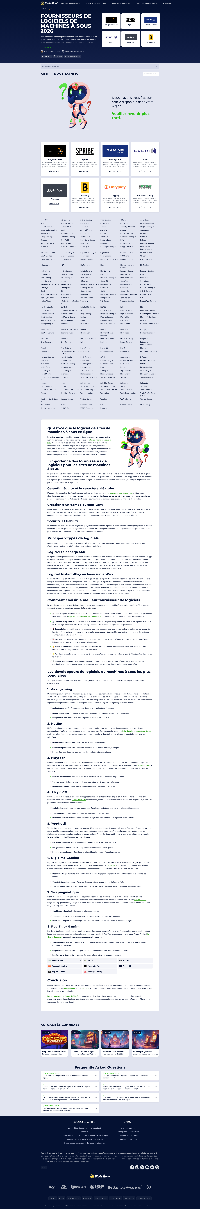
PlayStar (44, 351)
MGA (142, 320)
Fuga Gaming (46, 281)
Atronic (143, 233)
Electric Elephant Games (127, 266)
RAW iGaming (106, 360)
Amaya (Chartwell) (127, 226)
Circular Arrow (146, 252)
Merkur (123, 320)
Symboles (84, 1132)
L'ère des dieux (144, 765)
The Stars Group (87, 390)
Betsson (103, 243)
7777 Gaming (105, 220)
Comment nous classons (128, 1139)
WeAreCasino (125, 399)
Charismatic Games (128, 252)
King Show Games (147, 310)
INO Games (105, 301)
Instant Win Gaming (148, 301)
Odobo (64, 339)
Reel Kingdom (86, 364)
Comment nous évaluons (128, 1135)
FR (43, 1167)
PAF (82, 342)
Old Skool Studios (87, 339)
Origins (143, 339)
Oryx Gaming (66, 342)
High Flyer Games (48, 298)
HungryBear (105, 298)
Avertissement (97, 1206)
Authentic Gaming (68, 236)
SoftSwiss (124, 377)
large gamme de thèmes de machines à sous (85, 616)
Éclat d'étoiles (127, 731)
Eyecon (103, 274)
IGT (141, 298)
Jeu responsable (136, 1206)
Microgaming (46, 323)
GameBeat (144, 281)
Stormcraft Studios (108, 386)
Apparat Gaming (87, 230)
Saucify (103, 370)
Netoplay (144, 329)
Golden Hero (125, 291)
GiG (62, 291)
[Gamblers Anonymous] (63, 1187)
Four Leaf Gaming (127, 277)
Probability (124, 351)
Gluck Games (85, 291)
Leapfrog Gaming (107, 313)
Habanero (84, 294)
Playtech (85, 988)
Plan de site (151, 1206)
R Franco (144, 357)
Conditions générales (52, 1206)
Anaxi (63, 230)
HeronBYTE (145, 294)
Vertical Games (86, 399)
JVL (81, 310)
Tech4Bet (144, 386)
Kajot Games (125, 310)
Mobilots (64, 323)
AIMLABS (84, 223)
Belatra (143, 240)
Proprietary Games (148, 351)
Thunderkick (125, 390)
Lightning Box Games (149, 313)
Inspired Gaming (127, 301)
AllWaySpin (65, 226)
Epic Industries (86, 271)
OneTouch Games (107, 339)
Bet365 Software (47, 243)
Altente (83, 226)
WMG (102, 405)
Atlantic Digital (86, 233)
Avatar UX (84, 236)
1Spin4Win (45, 220)
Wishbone (65, 405)
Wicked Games (146, 399)
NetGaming (125, 329)
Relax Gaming (66, 367)
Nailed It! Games (107, 323)
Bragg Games (126, 247)
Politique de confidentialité (128, 1132)
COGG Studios (46, 256)
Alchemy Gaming (147, 223)
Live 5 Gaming (46, 317)
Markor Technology (148, 317)
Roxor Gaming (146, 367)
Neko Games (125, 323)
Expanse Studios (67, 274)
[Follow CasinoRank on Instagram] (137, 1167)
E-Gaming (45, 265)
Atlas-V (103, 233)
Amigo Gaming (146, 226)
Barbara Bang (106, 240)
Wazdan (103, 399)
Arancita (103, 230)
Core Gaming (105, 256)
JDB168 (103, 307)
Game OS (104, 281)
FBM (142, 274)
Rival (102, 367)
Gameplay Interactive (89, 284)
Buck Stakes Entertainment (146, 248)
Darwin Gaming (86, 259)
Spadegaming (146, 377)
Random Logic (66, 360)
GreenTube (65, 294)
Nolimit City (85, 333)
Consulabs (84, 256)
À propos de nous (128, 1128)
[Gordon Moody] (97, 1187)
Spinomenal (45, 386)
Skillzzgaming (86, 374)
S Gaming (45, 370)
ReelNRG (124, 364)
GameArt (124, 281)
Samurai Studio (86, 370)
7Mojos (123, 220)
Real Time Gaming (147, 360)
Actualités (167, 3)
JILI (141, 307)
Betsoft (83, 243)
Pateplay (44, 348)
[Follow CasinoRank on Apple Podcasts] (157, 1167)
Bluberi (44, 247)
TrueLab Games (67, 399)
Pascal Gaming (126, 342)
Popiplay (84, 351)
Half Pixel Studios (107, 294)
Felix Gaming (46, 277)
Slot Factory (125, 374)
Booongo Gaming (107, 247)
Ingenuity (84, 301)
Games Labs (125, 284)
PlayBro (123, 348)
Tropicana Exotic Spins (49, 399)
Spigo (63, 383)
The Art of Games (48, 390)
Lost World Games (68, 317)
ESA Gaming (105, 271)
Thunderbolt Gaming (108, 390)
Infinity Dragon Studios (70, 301)
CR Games (144, 256)
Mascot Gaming (47, 320)
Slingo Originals (106, 374)
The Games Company (69, 390)
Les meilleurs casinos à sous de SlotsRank (64, 996)
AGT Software (66, 223)
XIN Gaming (145, 405)
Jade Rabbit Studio (87, 307)
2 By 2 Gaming (86, 220)
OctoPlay (44, 339)
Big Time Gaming (147, 243)
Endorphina (45, 271)
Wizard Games (86, 405)
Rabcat (43, 360)
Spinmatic (144, 383)
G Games (84, 281)
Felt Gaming (66, 277)
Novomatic (124, 333)
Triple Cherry (105, 393)
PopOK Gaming (106, 351)
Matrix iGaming (67, 320)
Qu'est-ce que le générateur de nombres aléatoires (84, 1143)
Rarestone (84, 360)
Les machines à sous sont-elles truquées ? (84, 1128)
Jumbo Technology (68, 310)
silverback (65, 374)
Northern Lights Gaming (106, 334)
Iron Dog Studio (47, 307)
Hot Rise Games (86, 298)
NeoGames (45, 329)
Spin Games (85, 383)
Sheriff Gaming (47, 374)
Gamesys (44, 288)
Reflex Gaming (47, 367)
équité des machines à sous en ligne (118, 493)
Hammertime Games (128, 294)
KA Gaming (105, 310)
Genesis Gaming (147, 288)
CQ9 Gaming (125, 256)
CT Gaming (65, 259)
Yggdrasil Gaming (48, 408)
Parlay (103, 342)
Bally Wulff (65, 240)
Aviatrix (103, 236)
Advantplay (144, 220)
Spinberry (124, 383)
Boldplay (84, 247)
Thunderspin (145, 390)
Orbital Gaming (126, 339)
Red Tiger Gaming (68, 364)
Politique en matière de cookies (76, 1206)
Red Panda (45, 364)
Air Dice (123, 223)
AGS (42, 223)
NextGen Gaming (48, 333)
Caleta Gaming (67, 252)
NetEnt (83, 329)
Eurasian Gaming (147, 271)
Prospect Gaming (48, 357)
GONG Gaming (146, 291)
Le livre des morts (79, 800)
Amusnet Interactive (49, 230)
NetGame (104, 329)
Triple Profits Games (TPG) (148, 394)
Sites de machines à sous (121, 3)
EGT (62, 265)
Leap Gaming (85, 313)
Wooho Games (126, 405)
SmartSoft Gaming (88, 377)
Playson (143, 348)
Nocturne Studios (68, 333)
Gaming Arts (66, 288)
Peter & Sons (66, 348)
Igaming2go (125, 298)
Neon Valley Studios (69, 329)
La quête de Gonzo (143, 731)
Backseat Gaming (127, 236)
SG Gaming (145, 370)
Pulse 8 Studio (66, 357)
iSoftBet (64, 307)
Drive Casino (145, 259)
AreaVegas (144, 230)
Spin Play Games (107, 383)
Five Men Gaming (107, 277)
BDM (122, 240)
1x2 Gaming (65, 220)
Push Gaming (86, 357)
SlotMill (64, 377)
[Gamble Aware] (125, 1187)
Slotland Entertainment (50, 377)
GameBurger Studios (49, 284)
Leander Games (67, 313)
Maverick (84, 320)
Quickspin (124, 357)
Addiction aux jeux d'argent (116, 1206)
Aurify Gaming (46, 236)
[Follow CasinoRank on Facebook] (132, 1167)
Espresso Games (127, 271)
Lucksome (84, 317)
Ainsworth (104, 223)
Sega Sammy (125, 370)
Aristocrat (45, 233)
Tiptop (43, 393)
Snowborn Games (107, 377)
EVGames (45, 274)
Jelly (122, 307)
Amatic (103, 226)
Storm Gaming (86, 386)
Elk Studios (144, 265)
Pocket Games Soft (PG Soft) (70, 352)
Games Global (106, 284)
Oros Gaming (46, 342)
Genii (43, 291)
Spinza (63, 386)
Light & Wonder (126, 313)
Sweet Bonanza (140, 900)
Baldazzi (143, 236)
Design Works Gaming (109, 259)
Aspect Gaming (67, 233)
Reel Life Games (106, 364)
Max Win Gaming (107, 320)
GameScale (144, 284)
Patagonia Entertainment (146, 343)
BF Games (124, 243)
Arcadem (124, 230)
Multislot (84, 323)
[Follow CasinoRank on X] (142, 1167)
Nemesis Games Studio (149, 323)
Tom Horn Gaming (68, 393)
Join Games (45, 310)
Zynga (103, 408)
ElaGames (84, 265)
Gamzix (103, 288)
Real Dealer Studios (128, 360)
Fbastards (124, 274)
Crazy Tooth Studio (48, 259)
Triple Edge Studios (128, 393)
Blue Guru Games (68, 247)
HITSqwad (65, 298)
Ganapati (124, 288)
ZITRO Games (86, 408)
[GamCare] (78, 1187)
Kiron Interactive (47, 313)
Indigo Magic (46, 301)
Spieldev (44, 383)
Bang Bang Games (87, 240)
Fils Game (84, 277)
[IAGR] (52, 1187)
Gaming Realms (86, 288)
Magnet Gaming (107, 317)
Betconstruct (66, 243)
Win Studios (45, 405)
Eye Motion (85, 274)
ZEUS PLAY (65, 408)
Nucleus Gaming (147, 333)
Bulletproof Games (48, 252)
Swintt (123, 386)
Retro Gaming (86, 367)
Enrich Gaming (67, 271)
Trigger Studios (86, 393)
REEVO (143, 364)
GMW (102, 291)
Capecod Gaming (87, 252)
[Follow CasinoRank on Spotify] (152, 1167)
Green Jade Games (48, 294)
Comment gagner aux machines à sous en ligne (84, 1139)
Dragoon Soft (126, 259)
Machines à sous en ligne (70, 3)
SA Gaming (65, 370)
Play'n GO (104, 348)
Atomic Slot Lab (126, 233)
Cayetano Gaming (107, 252)
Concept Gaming (67, 256)
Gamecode (65, 284)
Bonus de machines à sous (96, 3)
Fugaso (64, 281)
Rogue (123, 367)
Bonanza (111, 865)
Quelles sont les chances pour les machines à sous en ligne (84, 1135)
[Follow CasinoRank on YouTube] (147, 1167)
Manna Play (125, 317)
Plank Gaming (86, 348)
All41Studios (46, 226)
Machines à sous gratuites (147, 3)
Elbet (102, 265)
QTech (103, 357)
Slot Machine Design (148, 374)
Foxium (143, 277)
